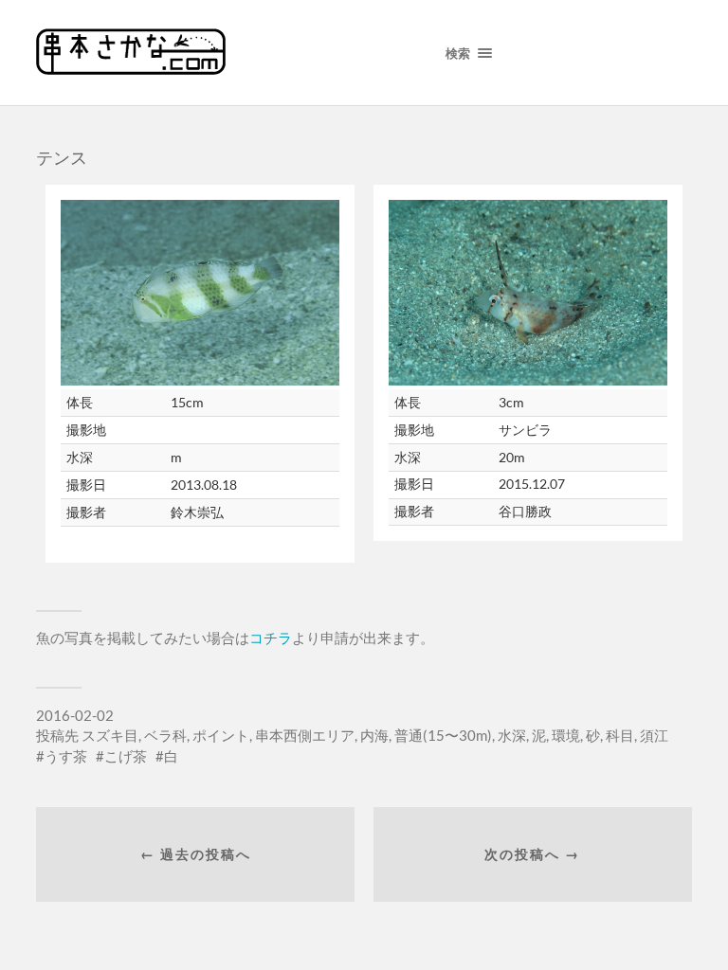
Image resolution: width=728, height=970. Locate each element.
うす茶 (66, 755)
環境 (566, 735)
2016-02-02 (75, 715)
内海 (374, 735)
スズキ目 (110, 735)
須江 (654, 735)
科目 (620, 735)
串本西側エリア (305, 735)
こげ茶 (125, 755)
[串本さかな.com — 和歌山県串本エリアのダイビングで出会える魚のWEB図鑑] (131, 68)
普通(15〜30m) (443, 735)
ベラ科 (165, 735)
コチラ (270, 637)
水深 (512, 735)
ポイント (220, 735)
